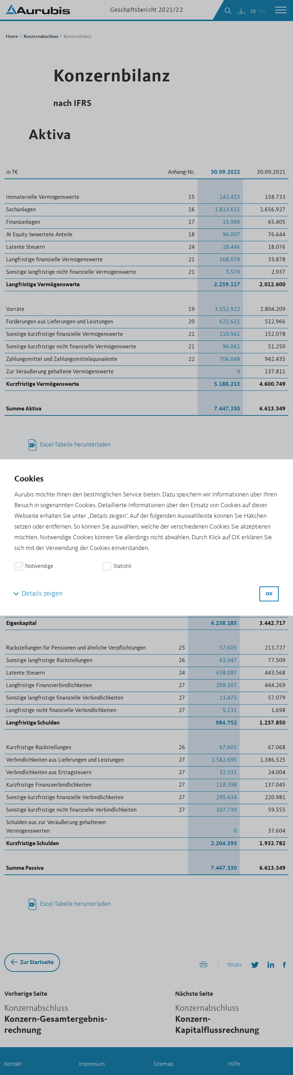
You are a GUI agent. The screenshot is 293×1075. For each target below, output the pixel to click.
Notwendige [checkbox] (39, 566)
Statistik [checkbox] (122, 566)
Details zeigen (42, 593)
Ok (269, 593)
